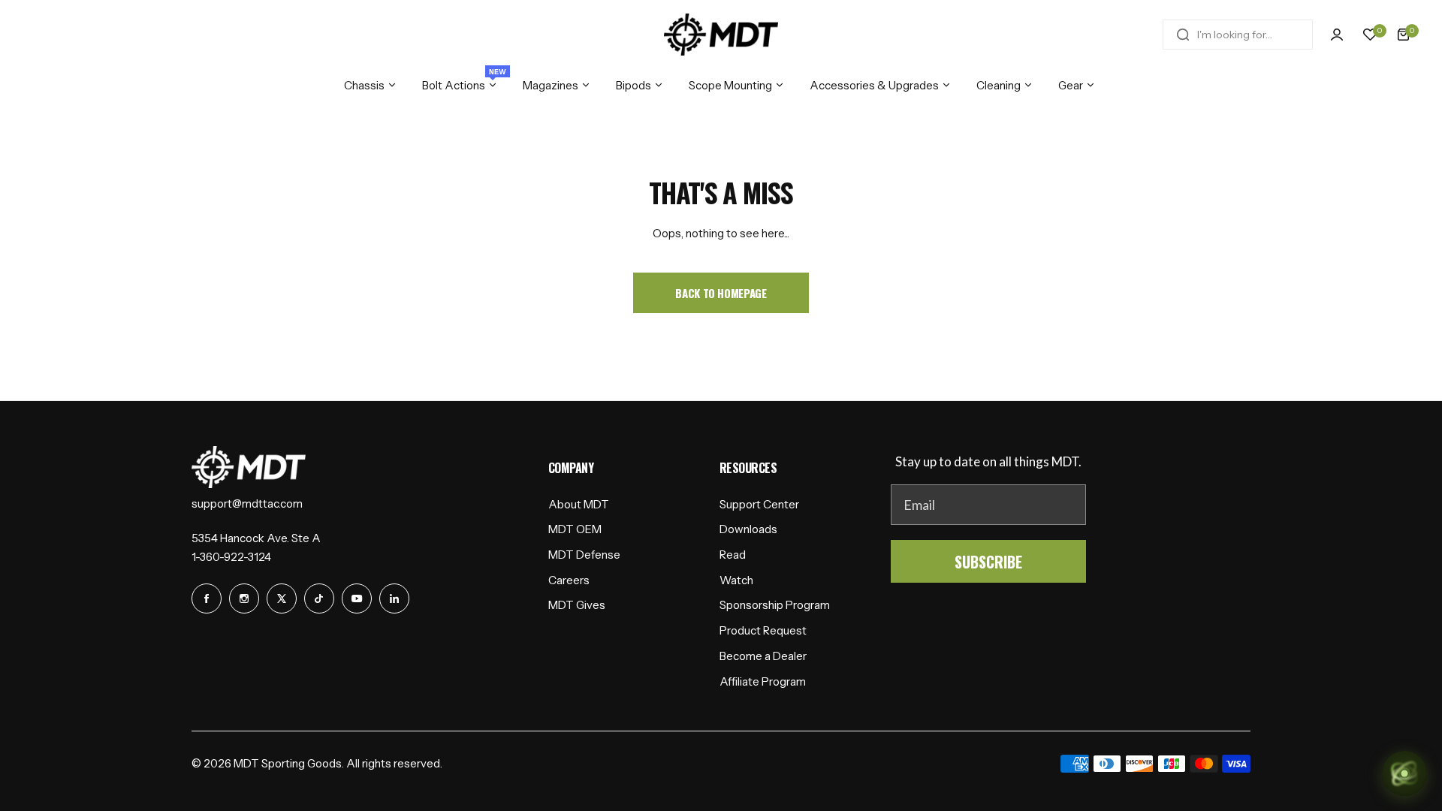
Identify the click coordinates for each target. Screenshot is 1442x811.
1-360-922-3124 (231, 557)
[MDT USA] (721, 35)
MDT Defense (584, 554)
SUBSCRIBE (988, 561)
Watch (736, 580)
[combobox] (1238, 35)
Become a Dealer (763, 656)
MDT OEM (575, 529)
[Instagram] (244, 598)
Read (732, 554)
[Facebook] (207, 598)
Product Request (763, 630)
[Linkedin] (394, 598)
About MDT (578, 504)
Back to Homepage (720, 293)
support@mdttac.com (247, 503)
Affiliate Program (762, 681)
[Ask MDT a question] (1404, 773)
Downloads (748, 529)
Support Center (759, 504)
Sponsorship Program (774, 605)
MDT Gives (576, 605)
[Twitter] (282, 598)
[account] (1336, 34)
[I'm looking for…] (1182, 35)
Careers (569, 580)
